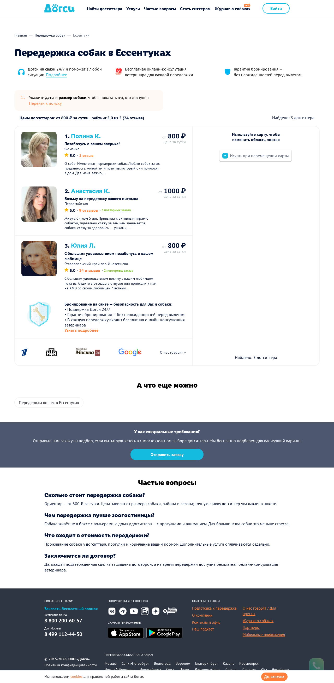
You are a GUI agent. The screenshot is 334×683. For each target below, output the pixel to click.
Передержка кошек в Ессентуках (49, 402)
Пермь (185, 669)
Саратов (249, 669)
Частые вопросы (160, 8)
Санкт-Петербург (135, 663)
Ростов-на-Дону (207, 669)
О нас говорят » (173, 352)
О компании (202, 615)
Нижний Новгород (120, 669)
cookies (76, 676)
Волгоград (162, 663)
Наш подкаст (203, 629)
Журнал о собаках (232, 8)
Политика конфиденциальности (70, 665)
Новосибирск (150, 669)
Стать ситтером (195, 8)
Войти (276, 8)
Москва (111, 663)
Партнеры (251, 627)
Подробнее (56, 74)
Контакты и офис (206, 622)
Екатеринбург (206, 663)
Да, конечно (274, 676)
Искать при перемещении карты (259, 155)
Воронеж (183, 663)
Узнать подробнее (81, 330)
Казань (228, 663)
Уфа (264, 669)
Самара (231, 669)
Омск (170, 669)
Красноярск (249, 663)
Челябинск (280, 669)
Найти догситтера (104, 8)
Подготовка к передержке (214, 608)
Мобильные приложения (264, 634)
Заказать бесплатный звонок (71, 608)
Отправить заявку (167, 454)
